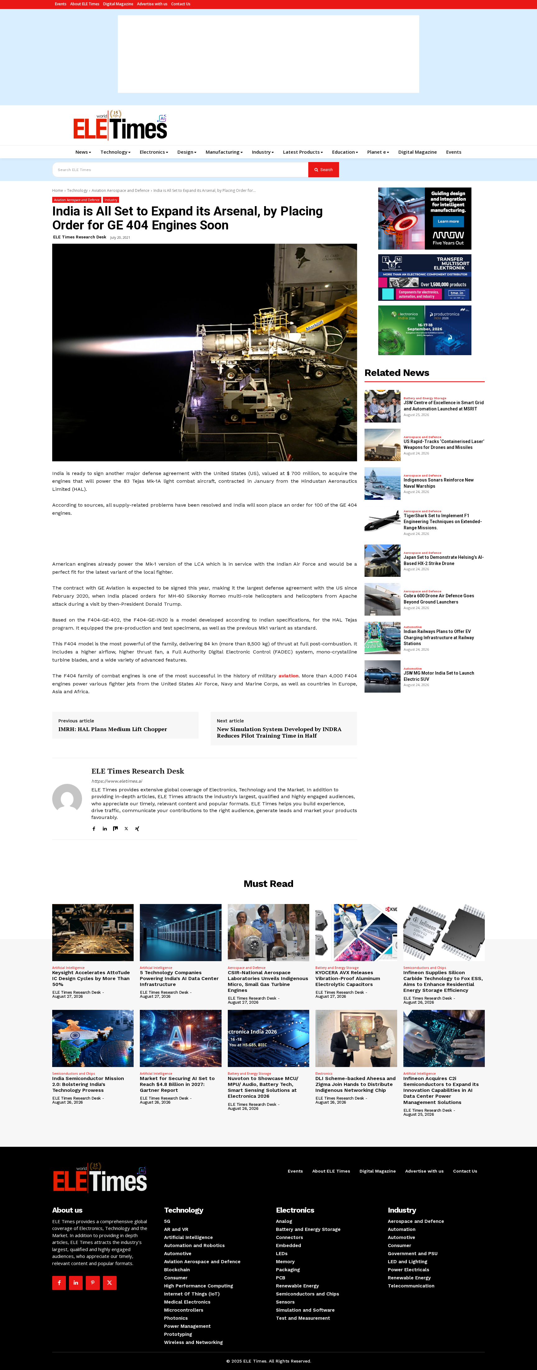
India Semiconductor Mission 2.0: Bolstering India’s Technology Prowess (88, 1084)
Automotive (413, 627)
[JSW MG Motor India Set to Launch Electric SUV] (383, 676)
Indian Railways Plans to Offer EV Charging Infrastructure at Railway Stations (439, 637)
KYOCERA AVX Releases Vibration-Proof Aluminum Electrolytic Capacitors (347, 978)
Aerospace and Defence (422, 437)
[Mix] (115, 827)
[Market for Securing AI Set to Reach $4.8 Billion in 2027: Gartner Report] (180, 1038)
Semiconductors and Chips (424, 967)
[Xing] (137, 827)
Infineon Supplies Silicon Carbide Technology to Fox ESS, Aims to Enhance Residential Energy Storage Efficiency (443, 981)
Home (57, 190)
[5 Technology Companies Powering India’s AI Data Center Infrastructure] (180, 932)
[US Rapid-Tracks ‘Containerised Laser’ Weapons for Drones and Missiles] (383, 445)
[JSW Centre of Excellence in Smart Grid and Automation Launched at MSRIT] (383, 406)
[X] (126, 827)
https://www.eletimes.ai (116, 781)
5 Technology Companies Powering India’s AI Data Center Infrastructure (179, 978)
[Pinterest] (92, 1283)
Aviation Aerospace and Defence (120, 190)
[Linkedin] (104, 827)
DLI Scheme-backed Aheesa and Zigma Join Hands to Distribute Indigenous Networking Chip (355, 1084)
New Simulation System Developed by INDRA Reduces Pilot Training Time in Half (279, 732)
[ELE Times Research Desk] (67, 798)
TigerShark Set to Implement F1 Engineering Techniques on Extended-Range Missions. (443, 521)
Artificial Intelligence (68, 967)
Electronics (324, 1073)
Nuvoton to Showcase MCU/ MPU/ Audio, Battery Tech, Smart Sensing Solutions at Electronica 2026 (263, 1087)
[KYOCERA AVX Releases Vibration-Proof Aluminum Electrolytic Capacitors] (356, 932)
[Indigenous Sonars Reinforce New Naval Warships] (383, 483)
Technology (77, 190)
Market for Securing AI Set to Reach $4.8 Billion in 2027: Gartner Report (177, 1084)
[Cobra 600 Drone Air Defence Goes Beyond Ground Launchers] (383, 599)
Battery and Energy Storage (425, 398)
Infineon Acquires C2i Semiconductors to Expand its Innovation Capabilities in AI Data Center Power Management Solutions (441, 1090)
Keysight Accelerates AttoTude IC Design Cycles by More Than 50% (91, 978)
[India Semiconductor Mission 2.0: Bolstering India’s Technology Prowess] (93, 1038)
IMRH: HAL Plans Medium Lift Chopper (112, 729)
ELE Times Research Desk (79, 237)
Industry (111, 200)
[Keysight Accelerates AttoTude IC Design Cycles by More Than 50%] (93, 932)
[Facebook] (93, 827)
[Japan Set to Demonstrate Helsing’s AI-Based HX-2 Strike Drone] (383, 561)
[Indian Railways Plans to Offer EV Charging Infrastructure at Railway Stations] (383, 638)
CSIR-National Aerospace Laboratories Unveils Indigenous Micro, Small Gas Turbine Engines (268, 981)
